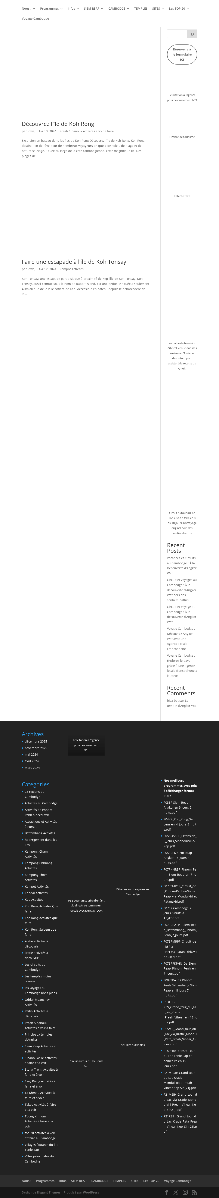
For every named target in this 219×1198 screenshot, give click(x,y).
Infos (71, 8)
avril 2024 (32, 761)
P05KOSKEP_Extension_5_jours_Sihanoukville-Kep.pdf (180, 841)
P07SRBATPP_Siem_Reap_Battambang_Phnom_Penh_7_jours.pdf (180, 930)
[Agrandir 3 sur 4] (191, 737)
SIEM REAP (91, 8)
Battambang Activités (40, 833)
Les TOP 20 (177, 8)
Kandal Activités (36, 893)
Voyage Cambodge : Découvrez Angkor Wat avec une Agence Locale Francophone (181, 638)
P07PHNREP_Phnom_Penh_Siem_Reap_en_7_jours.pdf (180, 874)
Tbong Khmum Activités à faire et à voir (39, 1121)
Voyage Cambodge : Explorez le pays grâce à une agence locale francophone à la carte (182, 665)
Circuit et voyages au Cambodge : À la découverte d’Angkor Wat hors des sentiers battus (182, 590)
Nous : (26, 8)
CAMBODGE (116, 8)
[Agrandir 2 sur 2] (145, 737)
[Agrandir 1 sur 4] (166, 737)
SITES (156, 8)
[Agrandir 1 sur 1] (99, 737)
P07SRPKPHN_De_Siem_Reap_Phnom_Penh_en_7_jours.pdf (180, 968)
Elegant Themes (48, 1192)
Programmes (49, 8)
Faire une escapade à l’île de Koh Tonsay (74, 261)
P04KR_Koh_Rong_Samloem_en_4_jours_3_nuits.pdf (180, 824)
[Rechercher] (192, 33)
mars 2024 (32, 768)
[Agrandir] (191, 76)
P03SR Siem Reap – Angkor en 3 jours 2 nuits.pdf (177, 807)
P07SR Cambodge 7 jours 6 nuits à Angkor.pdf (177, 913)
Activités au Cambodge (41, 803)
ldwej (31, 131)
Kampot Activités (72, 269)
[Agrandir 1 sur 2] (126, 737)
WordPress (91, 1192)
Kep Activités (34, 899)
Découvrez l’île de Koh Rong (58, 124)
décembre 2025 (36, 741)
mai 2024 (31, 754)
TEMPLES (141, 8)
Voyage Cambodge (35, 19)
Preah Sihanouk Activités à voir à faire (87, 131)
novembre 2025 (36, 748)
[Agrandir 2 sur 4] (179, 737)
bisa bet (173, 700)
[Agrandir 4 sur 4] (191, 746)
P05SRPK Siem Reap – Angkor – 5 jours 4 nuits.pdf (179, 858)
